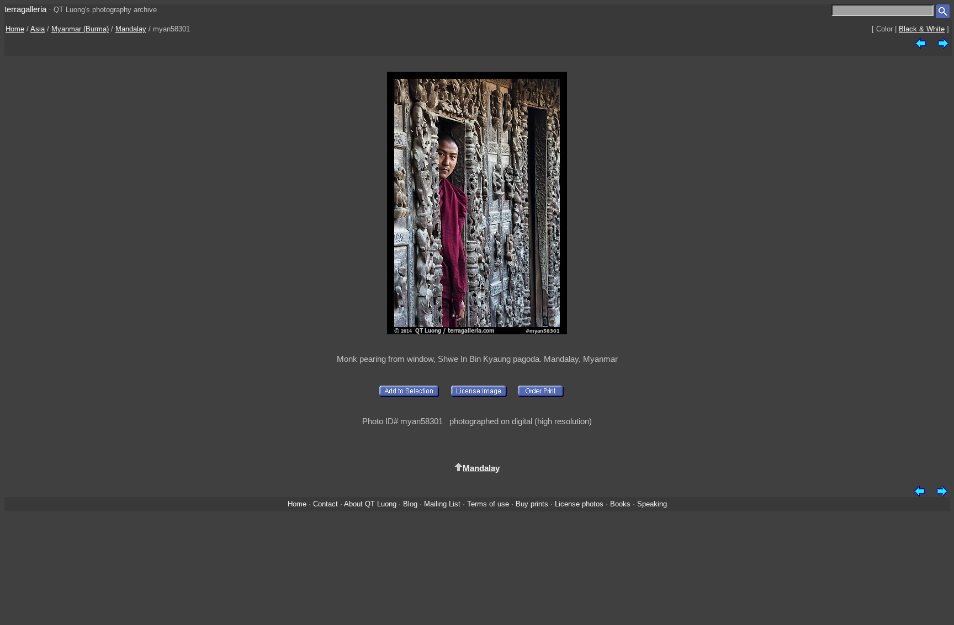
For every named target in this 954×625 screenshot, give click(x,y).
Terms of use (488, 504)
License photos (579, 504)
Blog (410, 504)
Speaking (652, 504)
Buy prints (532, 504)
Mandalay (130, 29)
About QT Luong (370, 504)
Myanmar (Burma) (80, 29)
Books (620, 504)
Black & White (922, 29)
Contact (325, 504)
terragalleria (25, 9)
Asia (37, 29)
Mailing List (442, 504)
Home (15, 29)
